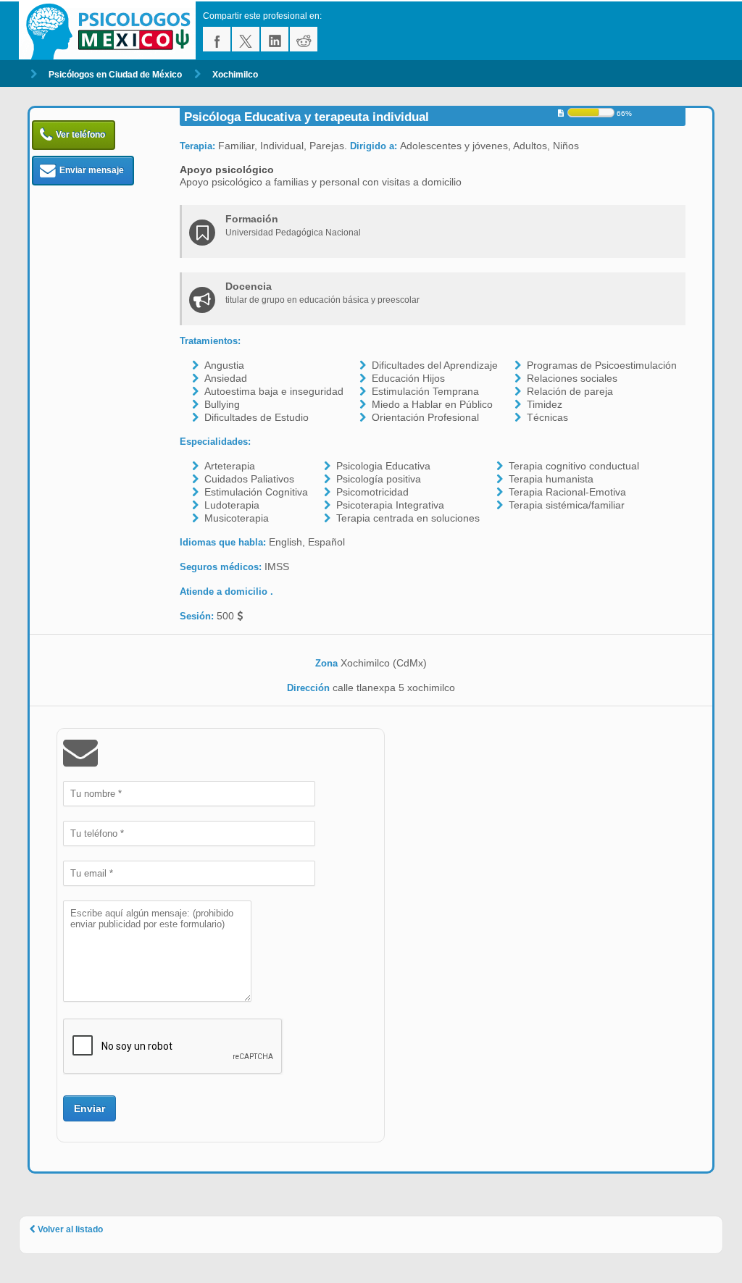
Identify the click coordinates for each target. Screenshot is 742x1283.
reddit (303, 39)
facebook (216, 39)
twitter (245, 39)
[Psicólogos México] (111, 30)
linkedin (274, 39)
